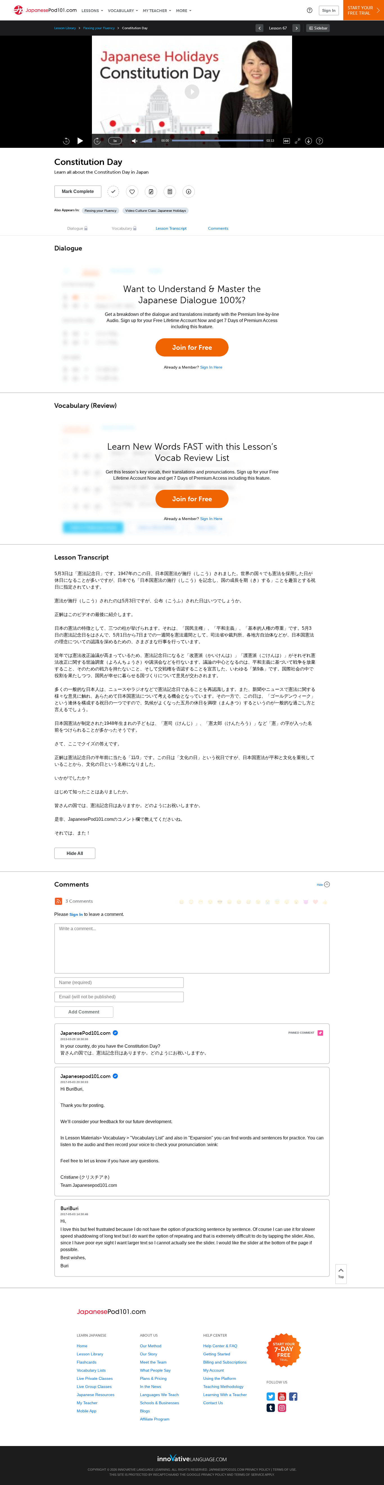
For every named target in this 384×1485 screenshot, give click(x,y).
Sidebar (320, 28)
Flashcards (86, 1362)
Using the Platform (219, 1378)
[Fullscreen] (297, 140)
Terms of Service (249, 1474)
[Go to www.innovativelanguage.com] (192, 1457)
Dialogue (75, 228)
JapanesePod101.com (226, 1469)
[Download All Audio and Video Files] (188, 191)
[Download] (308, 140)
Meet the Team (153, 1362)
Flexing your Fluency (99, 28)
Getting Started (216, 1354)
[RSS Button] (58, 901)
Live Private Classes (95, 1378)
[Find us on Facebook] (293, 1396)
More (181, 10)
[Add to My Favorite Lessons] (132, 191)
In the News (150, 1386)
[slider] (146, 141)
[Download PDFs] (170, 191)
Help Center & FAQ (220, 1346)
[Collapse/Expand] (192, 884)
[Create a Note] (151, 191)
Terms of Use (284, 1469)
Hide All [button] (75, 853)
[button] (309, 10)
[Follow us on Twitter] (270, 1396)
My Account (213, 1370)
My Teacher (155, 10)
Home (82, 1346)
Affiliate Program (155, 1419)
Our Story (148, 1354)
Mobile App (86, 1411)
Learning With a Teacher (225, 1394)
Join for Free (192, 347)
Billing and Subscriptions (225, 1362)
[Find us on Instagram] (282, 1407)
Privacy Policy (257, 1469)
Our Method (150, 1346)
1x (115, 140)
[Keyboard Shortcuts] (319, 140)
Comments (218, 228)
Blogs (145, 1411)
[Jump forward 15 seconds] (97, 141)
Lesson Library (65, 28)
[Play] (80, 140)
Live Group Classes (94, 1386)
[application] (192, 92)
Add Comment (83, 1012)
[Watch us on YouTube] (282, 1396)
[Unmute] (134, 140)
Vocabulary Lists (91, 1370)
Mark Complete (78, 191)
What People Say (155, 1370)
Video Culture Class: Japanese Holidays (155, 211)
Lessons (90, 10)
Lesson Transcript (171, 228)
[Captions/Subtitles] (286, 140)
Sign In (329, 10)
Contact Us (213, 1403)
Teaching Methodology (223, 1386)
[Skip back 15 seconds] (66, 141)
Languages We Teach (159, 1394)
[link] (259, 28)
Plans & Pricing (153, 1378)
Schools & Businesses (159, 1403)
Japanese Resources (95, 1394)
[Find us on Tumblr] (270, 1407)
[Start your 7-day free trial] (283, 1350)
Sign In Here (211, 367)
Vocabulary (121, 10)
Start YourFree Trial (360, 10)
